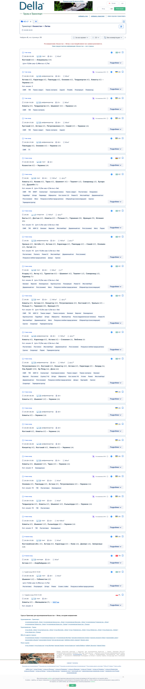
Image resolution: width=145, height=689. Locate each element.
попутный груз (76, 671)
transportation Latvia (112, 637)
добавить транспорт (98, 16)
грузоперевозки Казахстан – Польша (78, 624)
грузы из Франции (74, 669)
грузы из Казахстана (111, 669)
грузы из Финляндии (53, 671)
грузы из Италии (29, 671)
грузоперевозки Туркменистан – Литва (97, 622)
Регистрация (119, 8)
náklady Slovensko (91, 645)
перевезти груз (65, 671)
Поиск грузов (25, 643)
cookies (49, 678)
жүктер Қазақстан (70, 645)
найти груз (29, 669)
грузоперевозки (72, 672)
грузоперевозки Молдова (63, 637)
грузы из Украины (98, 669)
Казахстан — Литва (36, 26)
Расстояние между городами (95, 666)
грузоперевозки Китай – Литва (33, 622)
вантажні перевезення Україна (80, 637)
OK (72, 685)
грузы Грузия (38, 669)
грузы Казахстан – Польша (33, 632)
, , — (49, 106)
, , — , (53, 339)
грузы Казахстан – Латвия (109, 630)
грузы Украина (29, 645)
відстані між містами (58, 640)
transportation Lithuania (31, 640)
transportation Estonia (45, 640)
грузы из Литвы (40, 671)
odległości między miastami (72, 640)
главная (69, 662)
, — (41, 146)
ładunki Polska (101, 645)
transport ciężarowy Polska (97, 637)
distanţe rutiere (85, 640)
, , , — (55, 126)
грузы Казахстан (39, 645)
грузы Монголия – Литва (61, 630)
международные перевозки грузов (93, 671)
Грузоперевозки (26, 619)
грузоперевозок (77, 654)
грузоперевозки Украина (32, 637)
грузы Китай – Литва (31, 630)
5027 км (56, 602)
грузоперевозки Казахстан (47, 637)
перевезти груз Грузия (112, 671)
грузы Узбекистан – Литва (94, 630)
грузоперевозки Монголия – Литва (75, 622)
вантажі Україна (59, 645)
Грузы (34, 627)
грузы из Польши (48, 669)
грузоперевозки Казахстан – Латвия (57, 624)
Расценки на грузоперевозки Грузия (49, 666)
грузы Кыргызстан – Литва (45, 630)
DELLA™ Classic (108, 666)
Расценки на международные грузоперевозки (72, 666)
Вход (103, 8)
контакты (75, 662)
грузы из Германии (61, 669)
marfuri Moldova (80, 645)
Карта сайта (117, 666)
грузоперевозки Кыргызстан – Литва (54, 622)
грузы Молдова (49, 645)
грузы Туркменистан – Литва (77, 630)
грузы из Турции (86, 669)
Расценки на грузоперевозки (30, 666)
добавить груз (83, 16)
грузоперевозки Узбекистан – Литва (35, 624)
